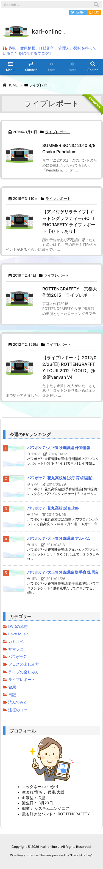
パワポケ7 (17, 657)
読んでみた (17, 702)
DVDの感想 (18, 626)
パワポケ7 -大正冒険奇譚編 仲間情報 (58, 447)
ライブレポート (57, 132)
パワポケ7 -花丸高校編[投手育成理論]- (60, 478)
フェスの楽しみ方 (23, 664)
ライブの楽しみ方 (23, 672)
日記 (12, 695)
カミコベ (16, 641)
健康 (12, 687)
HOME (12, 85)
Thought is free (81, 855)
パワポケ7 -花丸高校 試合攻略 (53, 508)
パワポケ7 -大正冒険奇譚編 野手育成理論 (62, 572)
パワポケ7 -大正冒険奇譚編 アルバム (58, 538)
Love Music (18, 634)
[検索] (96, 4)
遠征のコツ (17, 710)
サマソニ (16, 649)
